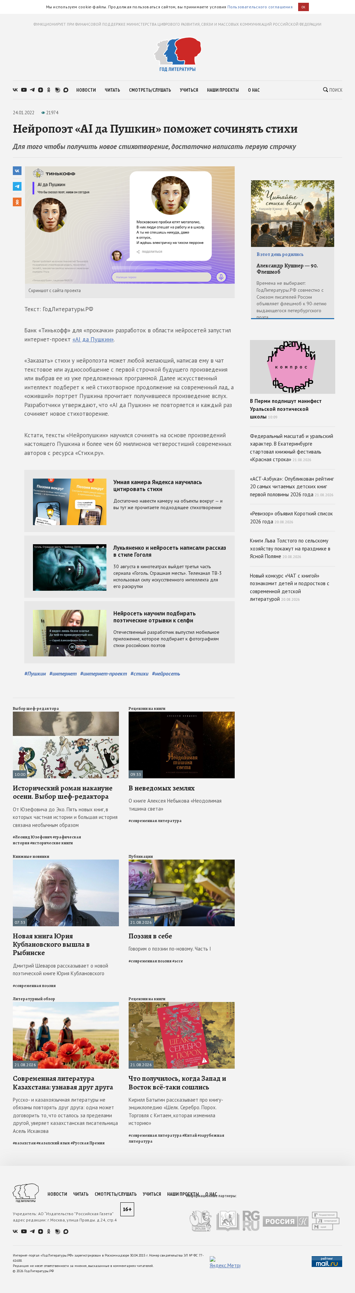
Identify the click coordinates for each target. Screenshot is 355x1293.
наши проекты (223, 90)
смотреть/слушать (150, 90)
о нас (254, 90)
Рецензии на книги (147, 708)
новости (86, 90)
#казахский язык (53, 1143)
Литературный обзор (34, 999)
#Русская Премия (88, 1143)
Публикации (141, 856)
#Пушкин (35, 673)
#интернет (63, 673)
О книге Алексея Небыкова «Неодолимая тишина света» (175, 804)
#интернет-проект (103, 673)
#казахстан (24, 1143)
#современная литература (155, 820)
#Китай (189, 1135)
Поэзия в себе (150, 936)
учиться (189, 90)
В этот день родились (280, 254)
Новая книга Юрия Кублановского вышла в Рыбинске (51, 944)
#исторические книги (51, 843)
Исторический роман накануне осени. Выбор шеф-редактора (62, 792)
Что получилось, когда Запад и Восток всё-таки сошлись (177, 1082)
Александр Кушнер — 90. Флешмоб (287, 269)
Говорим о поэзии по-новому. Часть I (170, 948)
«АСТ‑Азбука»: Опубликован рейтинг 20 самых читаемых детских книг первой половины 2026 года (292, 486)
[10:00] (66, 714)
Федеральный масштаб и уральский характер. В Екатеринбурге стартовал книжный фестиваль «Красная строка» (291, 448)
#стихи (139, 673)
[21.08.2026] (182, 862)
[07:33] (66, 862)
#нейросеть (166, 673)
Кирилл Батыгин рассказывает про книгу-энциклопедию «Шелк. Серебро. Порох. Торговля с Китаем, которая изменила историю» (176, 1111)
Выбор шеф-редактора (36, 708)
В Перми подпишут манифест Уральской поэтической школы (286, 409)
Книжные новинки (31, 856)
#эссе (177, 961)
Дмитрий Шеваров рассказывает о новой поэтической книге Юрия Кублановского (60, 969)
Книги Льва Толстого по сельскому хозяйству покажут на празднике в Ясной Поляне (290, 548)
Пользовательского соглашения (260, 6)
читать (112, 90)
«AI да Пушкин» (93, 339)
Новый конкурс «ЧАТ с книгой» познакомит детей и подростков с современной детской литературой (289, 587)
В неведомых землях (162, 788)
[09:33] (182, 714)
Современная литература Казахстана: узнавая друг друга (63, 1082)
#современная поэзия (34, 985)
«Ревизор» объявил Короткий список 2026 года (291, 517)
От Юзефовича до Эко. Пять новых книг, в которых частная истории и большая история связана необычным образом (65, 817)
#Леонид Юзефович (32, 837)
